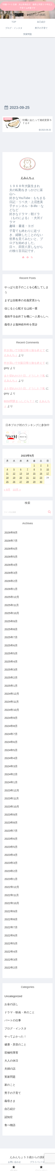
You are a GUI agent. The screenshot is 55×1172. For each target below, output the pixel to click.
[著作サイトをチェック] (23, 257)
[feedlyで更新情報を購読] (27, 257)
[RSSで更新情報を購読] (32, 257)
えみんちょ (27, 177)
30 (41, 482)
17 (47, 473)
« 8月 (7, 489)
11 (7, 473)
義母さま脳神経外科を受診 (20, 324)
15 (34, 473)
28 (27, 482)
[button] (49, 512)
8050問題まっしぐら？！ (19, 401)
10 (47, 469)
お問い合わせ (14, 1162)
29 (34, 482)
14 (27, 473)
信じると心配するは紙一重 (20, 308)
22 (34, 477)
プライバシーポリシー (40, 1162)
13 (21, 473)
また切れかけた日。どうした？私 (24, 375)
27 (21, 482)
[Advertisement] (27, 68)
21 (27, 477)
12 (14, 473)
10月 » (17, 489)
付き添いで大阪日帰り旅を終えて (24, 350)
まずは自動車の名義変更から (22, 300)
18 (7, 477)
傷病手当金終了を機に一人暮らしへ (26, 316)
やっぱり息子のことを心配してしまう (26, 290)
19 (14, 477)
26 (14, 482)
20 (21, 477)
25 (7, 482)
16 (41, 473)
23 (41, 477)
